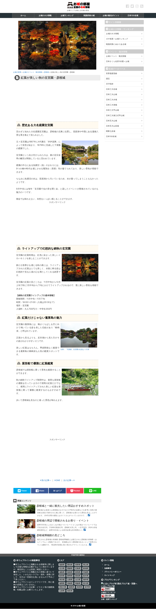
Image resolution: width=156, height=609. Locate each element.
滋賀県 (61, 565)
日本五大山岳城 (112, 126)
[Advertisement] (52, 101)
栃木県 (85, 576)
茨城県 (85, 572)
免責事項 (107, 568)
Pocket (77, 491)
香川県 (85, 583)
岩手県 (87, 587)
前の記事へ (46, 480)
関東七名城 (110, 131)
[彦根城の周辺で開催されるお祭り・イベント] (85, 530)
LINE (95, 491)
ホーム (106, 565)
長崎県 (69, 583)
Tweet (24, 491)
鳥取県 (69, 591)
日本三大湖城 (111, 105)
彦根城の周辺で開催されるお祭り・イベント (63, 520)
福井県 (85, 579)
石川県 (61, 568)
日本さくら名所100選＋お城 (117, 61)
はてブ (59, 491)
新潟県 (85, 568)
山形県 (61, 591)
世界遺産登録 (111, 73)
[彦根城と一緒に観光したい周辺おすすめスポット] (89, 515)
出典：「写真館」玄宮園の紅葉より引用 (75, 349)
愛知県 (69, 565)
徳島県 (71, 587)
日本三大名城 (111, 89)
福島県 (61, 572)
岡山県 (85, 565)
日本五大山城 (111, 121)
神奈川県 (62, 587)
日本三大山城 (111, 94)
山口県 (77, 579)
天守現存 (109, 84)
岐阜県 (61, 576)
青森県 (77, 583)
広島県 (77, 568)
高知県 (77, 576)
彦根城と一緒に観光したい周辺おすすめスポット (65, 505)
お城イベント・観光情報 (116, 56)
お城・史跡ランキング (109, 599)
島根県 (69, 572)
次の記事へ (68, 480)
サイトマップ (109, 575)
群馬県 (77, 572)
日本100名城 (111, 136)
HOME (57, 480)
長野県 (77, 565)
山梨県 (69, 579)
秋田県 (79, 587)
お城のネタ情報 (112, 34)
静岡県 (69, 576)
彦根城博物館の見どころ (51, 535)
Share (41, 491)
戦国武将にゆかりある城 (116, 44)
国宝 (108, 79)
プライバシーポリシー (112, 572)
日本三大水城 (111, 100)
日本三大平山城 (112, 110)
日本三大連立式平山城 (115, 115)
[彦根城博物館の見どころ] (90, 545)
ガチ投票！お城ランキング (117, 39)
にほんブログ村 (108, 586)
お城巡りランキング (108, 593)
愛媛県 (69, 568)
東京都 (61, 579)
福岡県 (61, 583)
